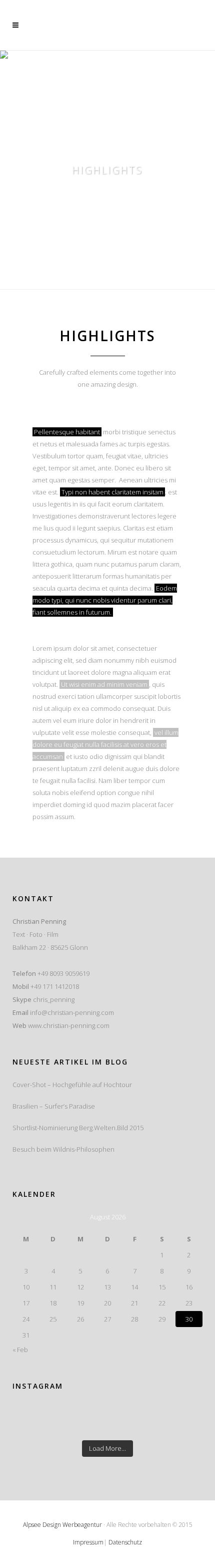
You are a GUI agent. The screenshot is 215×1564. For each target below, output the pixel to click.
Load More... (107, 1448)
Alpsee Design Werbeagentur (62, 1524)
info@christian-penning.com (72, 1012)
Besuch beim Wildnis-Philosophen (63, 1149)
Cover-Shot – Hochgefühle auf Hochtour (72, 1084)
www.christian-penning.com (69, 1025)
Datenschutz (125, 1542)
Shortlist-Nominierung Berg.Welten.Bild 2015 (78, 1127)
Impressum (88, 1542)
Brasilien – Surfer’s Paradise (53, 1106)
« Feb (20, 1349)
